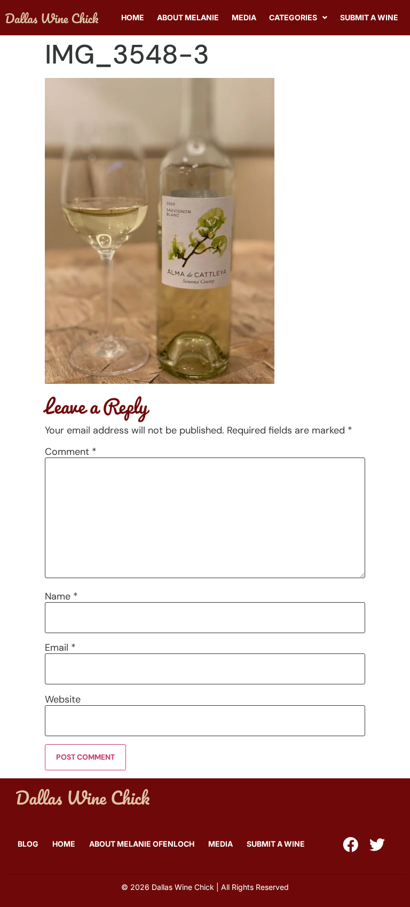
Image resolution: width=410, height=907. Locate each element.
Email (60, 647)
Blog (28, 843)
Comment (71, 451)
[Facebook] (350, 845)
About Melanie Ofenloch (141, 843)
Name (61, 596)
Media (244, 17)
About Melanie (188, 17)
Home (132, 17)
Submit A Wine (369, 17)
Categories (293, 17)
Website (63, 699)
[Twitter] (377, 845)
